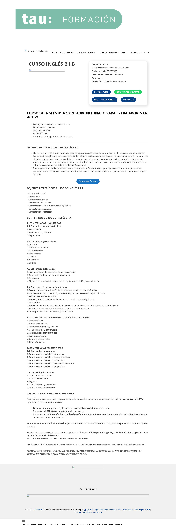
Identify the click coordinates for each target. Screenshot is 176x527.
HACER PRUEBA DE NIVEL (104, 100)
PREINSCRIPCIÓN (101, 92)
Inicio (54, 53)
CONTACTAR (128, 100)
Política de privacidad (141, 509)
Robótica (70, 53)
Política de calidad (123, 509)
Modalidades (136, 53)
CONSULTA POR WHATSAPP (128, 92)
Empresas (124, 53)
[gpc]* (86, 509)
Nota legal (94, 509)
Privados (103, 53)
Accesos (147, 53)
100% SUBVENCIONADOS (86, 53)
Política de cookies (107, 509)
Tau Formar (37, 509)
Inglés (61, 53)
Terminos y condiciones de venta (88, 512)
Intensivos (113, 53)
